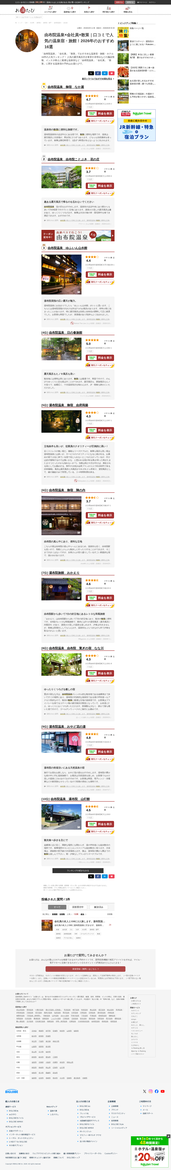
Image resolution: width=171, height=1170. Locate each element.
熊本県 (55, 1078)
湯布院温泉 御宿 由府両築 (68, 405)
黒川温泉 (109, 1018)
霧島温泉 (118, 1018)
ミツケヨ (134, 1042)
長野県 (41, 1047)
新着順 (54, 914)
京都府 (41, 1062)
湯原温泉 (92, 1018)
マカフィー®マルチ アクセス (90, 1136)
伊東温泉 (111, 1013)
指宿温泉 (113, 1021)
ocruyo (133, 1019)
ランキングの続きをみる (78, 871)
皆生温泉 (83, 1018)
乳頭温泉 (67, 1010)
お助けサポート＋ (16, 1131)
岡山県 (48, 1068)
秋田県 (62, 1031)
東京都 (48, 1041)
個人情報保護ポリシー (72, 1153)
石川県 (41, 1052)
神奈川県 (56, 1041)
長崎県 (48, 1078)
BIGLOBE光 (13, 1110)
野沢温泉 (66, 1013)
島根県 (41, 1068)
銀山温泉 (110, 1010)
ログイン (152, 2)
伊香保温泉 (20, 1013)
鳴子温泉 (76, 1010)
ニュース (114, 1117)
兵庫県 (55, 1062)
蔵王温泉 (102, 1010)
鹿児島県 (77, 1078)
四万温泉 (38, 1013)
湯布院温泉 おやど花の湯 (67, 726)
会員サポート (148, 1113)
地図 (90, 107)
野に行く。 (135, 1037)
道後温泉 (45, 1018)
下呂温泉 (84, 1016)
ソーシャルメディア (119, 1128)
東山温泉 (93, 1010)
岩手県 (48, 1031)
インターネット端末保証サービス (22, 1134)
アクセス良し (68, 938)
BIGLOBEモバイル (16, 1118)
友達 (57, 929)
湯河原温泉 (101, 1013)
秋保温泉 (84, 1010)
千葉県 (41, 1041)
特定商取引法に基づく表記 (15, 1157)
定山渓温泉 (20, 1010)
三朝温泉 (66, 1018)
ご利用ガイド (136, 1004)
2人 (71, 929)
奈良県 (62, 1062)
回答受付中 (78, 907)
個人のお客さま (12, 1101)
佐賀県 (41, 1078)
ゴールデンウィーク (87, 934)
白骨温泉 (74, 1013)
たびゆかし (135, 1045)
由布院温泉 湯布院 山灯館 (70, 799)
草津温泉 (119, 1010)
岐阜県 (41, 1057)
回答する (119, 2)
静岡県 (34, 1057)
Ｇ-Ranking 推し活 (138, 1048)
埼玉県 (34, 1041)
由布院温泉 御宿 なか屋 (66, 87)
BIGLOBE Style (117, 1124)
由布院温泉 (67, 934)
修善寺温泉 (20, 1016)
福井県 (48, 1052)
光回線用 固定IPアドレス (89, 1120)
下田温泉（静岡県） (34, 1016)
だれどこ (134, 1016)
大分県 (84, 929)
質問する (130, 2)
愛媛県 (48, 1073)
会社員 (64, 929)
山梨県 (34, 1047)
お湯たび (134, 1022)
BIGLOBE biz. (85, 1106)
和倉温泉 (46, 1016)
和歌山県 (70, 1062)
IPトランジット (86, 1131)
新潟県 (48, 1047)
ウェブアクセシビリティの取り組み (46, 1153)
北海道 (34, 1031)
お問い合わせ (10, 1153)
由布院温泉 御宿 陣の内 (67, 490)
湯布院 (58, 934)
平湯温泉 (93, 1016)
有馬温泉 (19, 1018)
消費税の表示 (24, 1153)
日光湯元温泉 (40, 1021)
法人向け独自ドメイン (88, 1141)
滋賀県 (34, 1062)
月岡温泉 (83, 1013)
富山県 (34, 1052)
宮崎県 (69, 1078)
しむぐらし (54, 1114)
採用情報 (114, 1120)
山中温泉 (55, 1016)
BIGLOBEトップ (73, 1157)
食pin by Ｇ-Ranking (138, 1051)
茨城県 (48, 1036)
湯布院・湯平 (94, 929)
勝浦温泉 (37, 1018)
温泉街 (78, 938)
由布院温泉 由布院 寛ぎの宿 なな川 (76, 648)
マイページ (143, 2)
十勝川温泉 (39, 1010)
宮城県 (55, 1031)
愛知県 (48, 1057)
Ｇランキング (136, 1013)
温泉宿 (58, 938)
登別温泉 (30, 1010)
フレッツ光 (84, 1113)
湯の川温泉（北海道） (54, 1010)
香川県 (41, 1073)
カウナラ (134, 1039)
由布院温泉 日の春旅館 (65, 332)
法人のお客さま (83, 1101)
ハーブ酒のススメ (137, 1054)
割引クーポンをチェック (102, 121)
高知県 (55, 1073)
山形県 (69, 1031)
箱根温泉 (50, 1021)
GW (76, 934)
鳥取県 (34, 1068)
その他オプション (16, 1145)
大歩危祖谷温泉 (83, 1021)
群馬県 (41, 1036)
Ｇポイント (135, 1010)
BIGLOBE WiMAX (16, 1121)
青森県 (41, 1031)
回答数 (62, 914)
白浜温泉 (28, 1018)
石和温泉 (92, 1013)
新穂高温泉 (103, 1016)
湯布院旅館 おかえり (64, 572)
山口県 (62, 1068)
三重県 (55, 1057)
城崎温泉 (112, 1016)
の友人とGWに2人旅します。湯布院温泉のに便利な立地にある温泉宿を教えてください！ (97, 145)
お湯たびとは (136, 1001)
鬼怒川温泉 (48, 1013)
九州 (77, 929)
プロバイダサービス (88, 1117)
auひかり (12, 1114)
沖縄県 (84, 1078)
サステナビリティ (118, 1113)
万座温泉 (30, 1013)
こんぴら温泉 (56, 1018)
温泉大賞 (53, 1110)
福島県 (76, 1031)
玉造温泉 (74, 1018)
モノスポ (134, 1034)
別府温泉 (100, 1018)
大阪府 (48, 1062)
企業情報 (112, 1101)
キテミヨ (134, 1028)
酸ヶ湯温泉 (20, 1021)
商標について (58, 1157)
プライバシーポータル (93, 1153)
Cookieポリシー (111, 1153)
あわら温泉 (65, 1016)
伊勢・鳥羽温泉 (61, 1021)
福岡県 (34, 1078)
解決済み (98, 907)
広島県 (55, 1068)
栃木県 (34, 1036)
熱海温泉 (105, 1021)
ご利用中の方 (145, 1101)
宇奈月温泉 (75, 1016)
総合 (82, 914)
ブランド (114, 1109)
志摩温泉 (72, 1021)
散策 (98, 934)
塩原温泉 (57, 1013)
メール (145, 1109)
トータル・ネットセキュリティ (21, 1138)
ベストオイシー (137, 1031)
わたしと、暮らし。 (138, 1025)
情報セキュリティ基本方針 (39, 1157)
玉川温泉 (30, 1021)
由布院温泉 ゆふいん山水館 (67, 248)
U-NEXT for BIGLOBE (18, 1141)
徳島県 (34, 1073)
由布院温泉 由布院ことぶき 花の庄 (73, 159)
